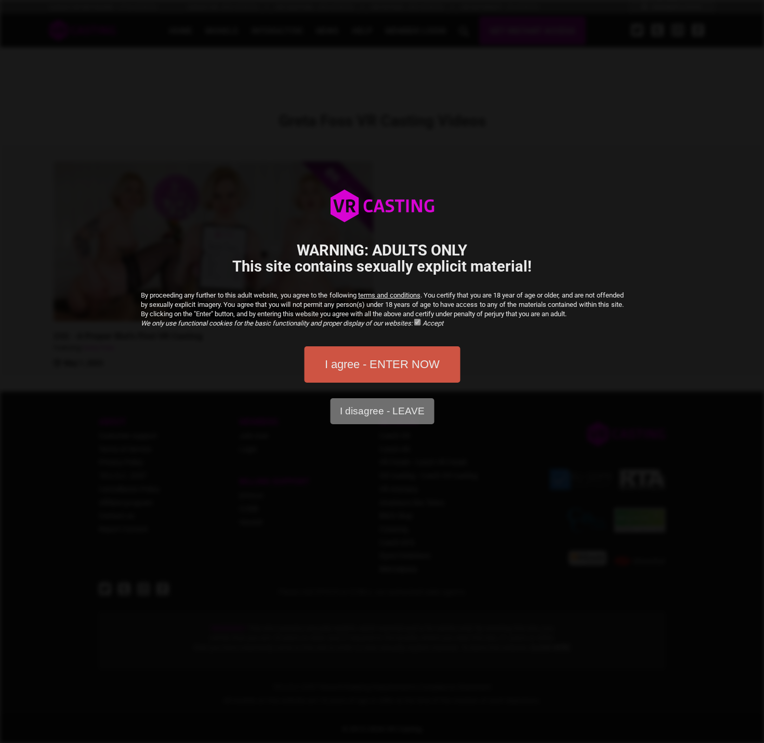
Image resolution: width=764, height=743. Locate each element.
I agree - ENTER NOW (382, 364)
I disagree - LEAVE (382, 411)
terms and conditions (389, 295)
